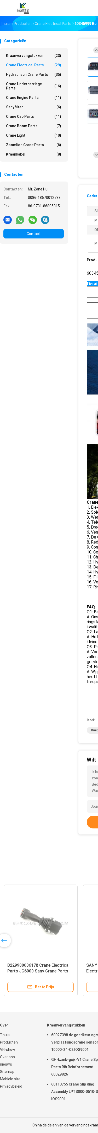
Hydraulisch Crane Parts (33, 74)
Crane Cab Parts (33, 116)
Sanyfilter (33, 107)
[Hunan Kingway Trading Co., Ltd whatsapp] (20, 219)
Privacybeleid (11, 1086)
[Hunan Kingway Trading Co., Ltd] (23, 8)
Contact (34, 234)
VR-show (7, 1049)
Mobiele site (10, 1079)
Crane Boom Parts (33, 126)
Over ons (7, 1057)
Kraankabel (33, 154)
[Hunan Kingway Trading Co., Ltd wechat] (32, 219)
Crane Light (33, 135)
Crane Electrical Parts (33, 65)
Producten (9, 1042)
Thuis (5, 1035)
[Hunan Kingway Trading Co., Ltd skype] (45, 219)
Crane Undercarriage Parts (33, 86)
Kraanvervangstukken (33, 56)
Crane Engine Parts (33, 97)
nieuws (6, 1064)
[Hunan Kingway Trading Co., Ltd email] (7, 219)
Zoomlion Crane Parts (33, 145)
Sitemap (7, 1072)
